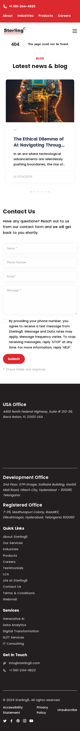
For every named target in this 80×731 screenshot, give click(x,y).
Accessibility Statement (13, 710)
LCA (6, 574)
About (8, 16)
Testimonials (13, 568)
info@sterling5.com (24, 663)
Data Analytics (14, 625)
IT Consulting (13, 643)
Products (45, 16)
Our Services (13, 543)
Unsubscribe (67, 710)
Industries (25, 16)
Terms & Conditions (19, 593)
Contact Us (12, 586)
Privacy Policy (42, 710)
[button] (31, 192)
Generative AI (13, 619)
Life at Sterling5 (15, 580)
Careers (64, 16)
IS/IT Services (13, 637)
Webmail (10, 599)
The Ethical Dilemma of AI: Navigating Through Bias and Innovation (39, 145)
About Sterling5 (15, 536)
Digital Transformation (21, 631)
